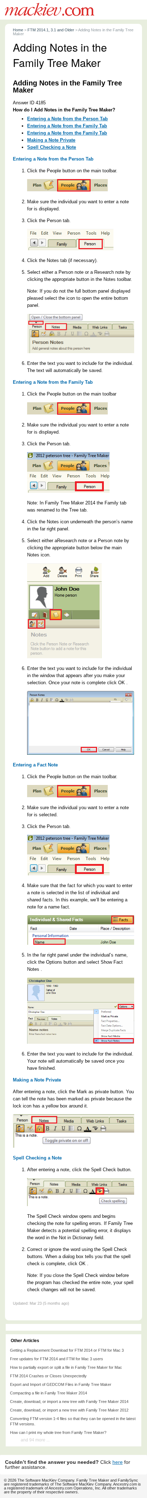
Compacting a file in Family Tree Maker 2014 (48, 1393)
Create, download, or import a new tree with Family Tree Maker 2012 (69, 1410)
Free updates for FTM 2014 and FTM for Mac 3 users (56, 1359)
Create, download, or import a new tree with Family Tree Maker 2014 (69, 1401)
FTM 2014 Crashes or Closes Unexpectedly (48, 1376)
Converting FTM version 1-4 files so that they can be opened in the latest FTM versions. (73, 1421)
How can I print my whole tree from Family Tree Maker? (58, 1432)
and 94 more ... (35, 1439)
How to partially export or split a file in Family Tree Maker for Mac (66, 1367)
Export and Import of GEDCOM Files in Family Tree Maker (60, 1384)
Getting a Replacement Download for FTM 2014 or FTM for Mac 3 (67, 1350)
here (117, 1462)
